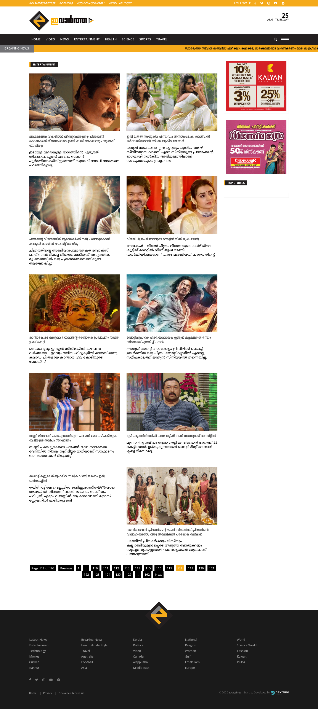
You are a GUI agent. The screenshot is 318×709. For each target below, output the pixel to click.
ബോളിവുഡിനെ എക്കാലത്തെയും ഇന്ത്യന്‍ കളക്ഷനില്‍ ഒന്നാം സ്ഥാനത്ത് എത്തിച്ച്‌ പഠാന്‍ (169, 340)
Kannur (34, 668)
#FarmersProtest (42, 3)
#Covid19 (65, 3)
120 (201, 568)
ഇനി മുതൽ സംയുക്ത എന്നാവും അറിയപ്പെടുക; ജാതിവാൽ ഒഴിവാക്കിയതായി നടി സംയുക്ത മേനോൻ (168, 139)
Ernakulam (192, 662)
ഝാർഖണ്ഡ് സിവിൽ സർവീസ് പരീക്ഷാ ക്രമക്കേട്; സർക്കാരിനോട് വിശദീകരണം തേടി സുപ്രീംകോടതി (237, 48)
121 (211, 568)
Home (35, 39)
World (241, 639)
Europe (190, 668)
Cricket (34, 662)
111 (105, 568)
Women (190, 651)
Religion (190, 645)
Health (111, 39)
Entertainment (87, 39)
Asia (84, 668)
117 (169, 568)
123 (97, 574)
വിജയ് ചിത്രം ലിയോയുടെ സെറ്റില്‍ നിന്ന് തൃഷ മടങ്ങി (163, 239)
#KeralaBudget (120, 3)
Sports (145, 39)
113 (127, 568)
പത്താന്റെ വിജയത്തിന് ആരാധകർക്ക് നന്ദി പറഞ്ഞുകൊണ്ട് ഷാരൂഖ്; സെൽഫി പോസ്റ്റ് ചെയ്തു (69, 241)
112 (116, 568)
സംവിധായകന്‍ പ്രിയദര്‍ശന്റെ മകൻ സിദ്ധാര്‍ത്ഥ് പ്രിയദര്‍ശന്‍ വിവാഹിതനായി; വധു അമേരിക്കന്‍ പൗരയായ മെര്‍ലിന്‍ (168, 532)
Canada (138, 656)
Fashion (242, 651)
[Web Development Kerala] (280, 692)
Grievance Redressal (71, 693)
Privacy (47, 693)
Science (128, 39)
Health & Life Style (94, 645)
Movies (34, 656)
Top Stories (236, 183)
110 (95, 568)
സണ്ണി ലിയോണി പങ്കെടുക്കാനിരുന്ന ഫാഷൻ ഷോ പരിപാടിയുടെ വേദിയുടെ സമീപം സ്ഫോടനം (73, 438)
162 (147, 574)
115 (148, 568)
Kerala (137, 639)
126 (128, 574)
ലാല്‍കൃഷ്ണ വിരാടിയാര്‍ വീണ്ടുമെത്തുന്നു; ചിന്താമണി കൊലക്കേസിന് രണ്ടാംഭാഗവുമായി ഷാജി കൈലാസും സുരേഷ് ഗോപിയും (71, 141)
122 (86, 574)
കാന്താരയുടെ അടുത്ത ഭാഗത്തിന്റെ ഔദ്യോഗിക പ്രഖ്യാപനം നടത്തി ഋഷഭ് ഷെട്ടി (74, 340)
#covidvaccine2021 (90, 3)
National (191, 639)
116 (158, 568)
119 (190, 568)
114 (137, 568)
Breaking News (92, 639)
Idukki (241, 662)
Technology (37, 651)
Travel (161, 39)
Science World (247, 645)
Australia (87, 656)
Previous (66, 568)
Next (158, 574)
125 (118, 574)
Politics (138, 645)
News (64, 39)
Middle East (141, 668)
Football (87, 662)
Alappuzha (140, 662)
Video (50, 39)
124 (107, 574)
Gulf (188, 656)
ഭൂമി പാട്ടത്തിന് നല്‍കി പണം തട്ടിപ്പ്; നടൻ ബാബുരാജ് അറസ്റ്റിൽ (171, 436)
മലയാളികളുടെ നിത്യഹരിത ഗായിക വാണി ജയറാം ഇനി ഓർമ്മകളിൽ (66, 478)
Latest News (38, 639)
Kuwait (242, 656)
